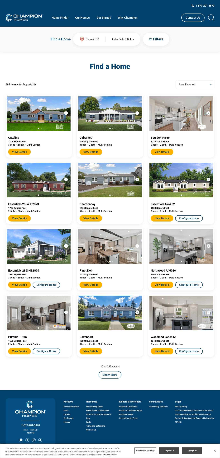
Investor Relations (71, 407)
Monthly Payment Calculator (98, 414)
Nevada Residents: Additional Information (193, 414)
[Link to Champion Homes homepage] (24, 18)
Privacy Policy (181, 407)
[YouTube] (21, 440)
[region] (110, 451)
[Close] (214, 450)
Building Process (126, 414)
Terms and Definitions (95, 426)
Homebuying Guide (94, 407)
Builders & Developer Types (130, 410)
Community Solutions (158, 407)
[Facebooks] (27, 440)
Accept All (192, 450)
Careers (67, 414)
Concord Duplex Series (128, 418)
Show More (109, 374)
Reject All (169, 450)
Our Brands (68, 418)
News (66, 410)
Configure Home (189, 218)
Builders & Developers (128, 407)
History (67, 422)
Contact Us (193, 17)
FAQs (88, 422)
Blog (88, 418)
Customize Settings (145, 450)
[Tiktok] (40, 440)
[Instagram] (34, 440)
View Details (19, 151)
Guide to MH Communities (97, 410)
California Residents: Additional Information (194, 410)
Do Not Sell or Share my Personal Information (194, 418)
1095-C (178, 422)
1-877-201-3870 (30, 425)
